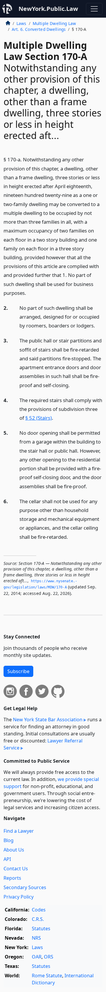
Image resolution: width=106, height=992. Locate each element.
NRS (36, 938)
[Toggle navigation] (94, 9)
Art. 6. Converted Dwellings (39, 29)
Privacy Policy (19, 897)
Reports (12, 878)
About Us (14, 850)
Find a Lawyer (19, 831)
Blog (9, 840)
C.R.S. (38, 919)
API (7, 859)
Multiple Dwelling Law (54, 23)
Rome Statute (47, 975)
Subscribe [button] (18, 671)
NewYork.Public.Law (48, 9)
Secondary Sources (25, 887)
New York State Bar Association (47, 719)
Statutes (41, 928)
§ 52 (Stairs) (38, 417)
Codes (39, 909)
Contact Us (16, 868)
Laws (21, 23)
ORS (48, 956)
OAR (37, 956)
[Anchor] (29, 292)
